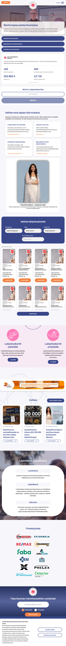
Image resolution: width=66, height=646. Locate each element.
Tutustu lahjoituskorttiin (14, 153)
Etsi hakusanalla (27, 235)
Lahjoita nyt (39, 134)
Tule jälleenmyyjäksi (42, 153)
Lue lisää (13, 359)
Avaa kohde (8, 280)
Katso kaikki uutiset (55, 400)
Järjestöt (47, 227)
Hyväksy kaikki (49, 629)
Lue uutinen (9, 441)
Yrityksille (40, 610)
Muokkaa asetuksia (50, 635)
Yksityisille (28, 610)
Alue (25, 227)
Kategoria (8, 227)
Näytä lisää (33, 313)
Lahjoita (5, 2)
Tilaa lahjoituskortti (13, 134)
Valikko (58, 3)
